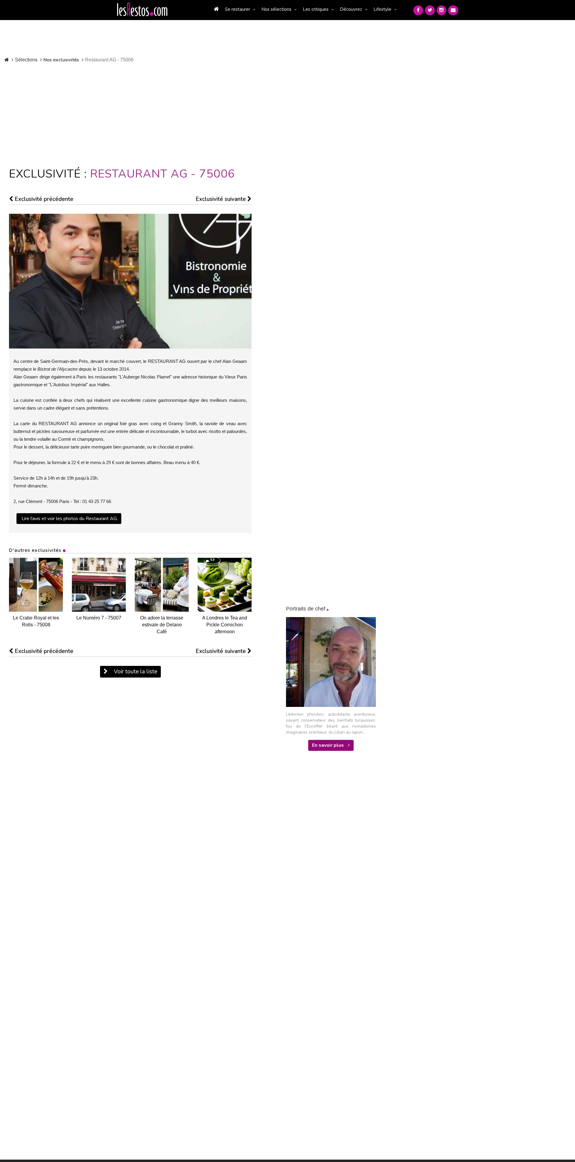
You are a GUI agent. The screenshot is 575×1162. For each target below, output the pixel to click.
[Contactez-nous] (453, 10)
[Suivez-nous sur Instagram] (441, 10)
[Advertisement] (146, 114)
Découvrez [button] (351, 9)
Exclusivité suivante (221, 199)
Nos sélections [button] (276, 9)
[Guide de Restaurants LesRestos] (142, 9)
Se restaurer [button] (237, 9)
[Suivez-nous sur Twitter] (430, 10)
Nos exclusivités (61, 60)
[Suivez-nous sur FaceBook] (418, 10)
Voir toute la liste (134, 671)
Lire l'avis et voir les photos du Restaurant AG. (70, 518)
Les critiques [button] (316, 9)
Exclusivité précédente (43, 199)
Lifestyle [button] (382, 9)
